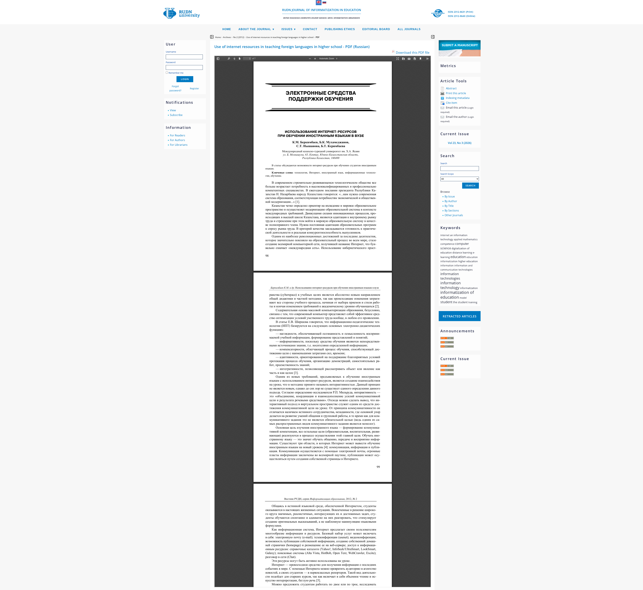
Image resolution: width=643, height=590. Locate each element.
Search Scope (447, 173)
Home (226, 29)
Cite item (451, 103)
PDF (317, 37)
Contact (310, 29)
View (173, 110)
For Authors (177, 140)
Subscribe (176, 115)
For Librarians (179, 145)
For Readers (177, 135)
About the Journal (254, 29)
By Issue (450, 196)
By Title (449, 206)
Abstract (451, 88)
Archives (227, 37)
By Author (451, 201)
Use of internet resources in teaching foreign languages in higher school (279, 37)
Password (170, 62)
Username (171, 51)
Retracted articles (460, 316)
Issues (287, 29)
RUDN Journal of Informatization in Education (321, 13)
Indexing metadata (458, 98)
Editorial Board (376, 29)
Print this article (456, 93)
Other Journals (454, 215)
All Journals (409, 29)
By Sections (452, 210)
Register (194, 88)
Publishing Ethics (340, 29)
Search (443, 163)
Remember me (176, 72)
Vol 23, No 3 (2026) (459, 143)
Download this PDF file (413, 52)
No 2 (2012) (238, 37)
